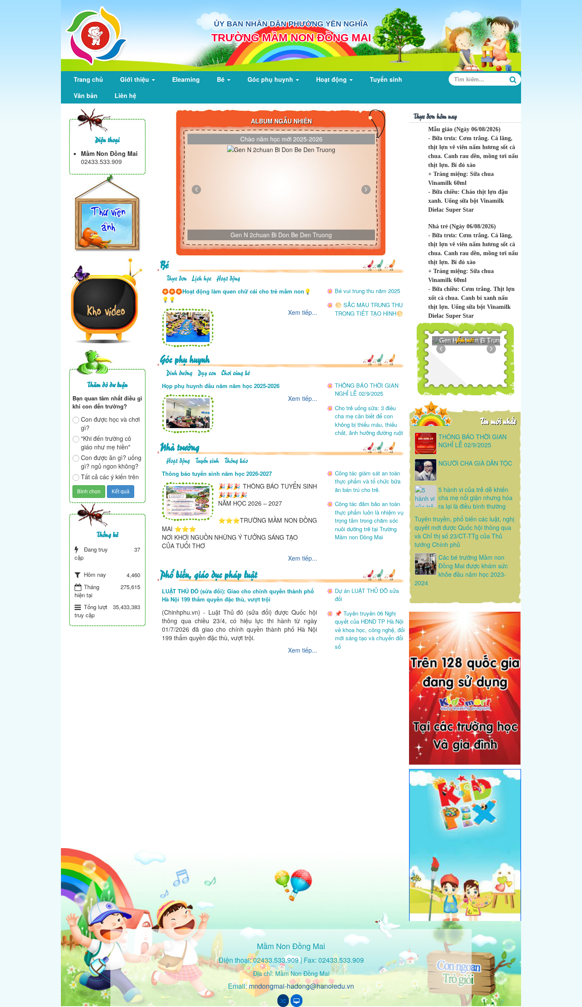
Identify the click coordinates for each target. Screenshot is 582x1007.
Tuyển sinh (386, 79)
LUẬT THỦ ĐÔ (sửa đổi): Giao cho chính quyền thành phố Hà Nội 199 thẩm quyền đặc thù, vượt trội (238, 595)
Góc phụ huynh (271, 79)
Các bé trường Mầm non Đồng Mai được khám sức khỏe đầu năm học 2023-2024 (461, 570)
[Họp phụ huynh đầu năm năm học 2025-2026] (188, 412)
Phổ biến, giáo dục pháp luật (208, 573)
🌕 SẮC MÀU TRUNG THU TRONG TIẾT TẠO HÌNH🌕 (369, 309)
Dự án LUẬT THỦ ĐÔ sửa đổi (367, 595)
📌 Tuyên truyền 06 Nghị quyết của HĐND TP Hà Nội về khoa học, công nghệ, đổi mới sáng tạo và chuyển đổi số (370, 629)
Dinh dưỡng (179, 372)
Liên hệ (125, 95)
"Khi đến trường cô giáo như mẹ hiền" (106, 442)
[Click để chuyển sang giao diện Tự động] (283, 1000)
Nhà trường (179, 446)
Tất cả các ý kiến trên (110, 476)
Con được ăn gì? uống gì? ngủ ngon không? (111, 461)
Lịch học (201, 277)
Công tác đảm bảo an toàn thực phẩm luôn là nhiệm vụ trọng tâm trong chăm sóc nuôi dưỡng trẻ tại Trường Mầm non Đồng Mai (369, 520)
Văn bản (86, 95)
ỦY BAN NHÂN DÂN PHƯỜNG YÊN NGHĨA (291, 24)
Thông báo (236, 460)
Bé (221, 79)
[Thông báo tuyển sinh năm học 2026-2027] (188, 500)
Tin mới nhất (498, 420)
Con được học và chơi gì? (110, 423)
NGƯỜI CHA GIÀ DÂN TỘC (475, 463)
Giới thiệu (135, 79)
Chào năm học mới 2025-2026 (281, 139)
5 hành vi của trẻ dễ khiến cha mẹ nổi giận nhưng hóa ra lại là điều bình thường (475, 498)
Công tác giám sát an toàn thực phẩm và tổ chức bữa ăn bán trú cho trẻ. (367, 481)
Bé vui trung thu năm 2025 (367, 291)
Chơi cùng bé (235, 372)
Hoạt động (332, 79)
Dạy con (207, 372)
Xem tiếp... (302, 312)
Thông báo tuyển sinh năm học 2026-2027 (217, 473)
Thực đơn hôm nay (435, 115)
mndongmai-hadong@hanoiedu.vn (301, 986)
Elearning (186, 79)
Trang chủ (88, 79)
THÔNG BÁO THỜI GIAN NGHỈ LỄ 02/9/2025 (366, 389)
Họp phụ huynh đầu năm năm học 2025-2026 (220, 386)
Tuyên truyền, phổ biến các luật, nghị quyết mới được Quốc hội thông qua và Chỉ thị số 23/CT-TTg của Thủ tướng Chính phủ (464, 532)
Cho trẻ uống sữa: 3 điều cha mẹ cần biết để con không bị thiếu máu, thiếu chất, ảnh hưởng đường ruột (369, 420)
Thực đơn (176, 277)
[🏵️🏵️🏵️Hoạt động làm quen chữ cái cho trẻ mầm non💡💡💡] (188, 326)
